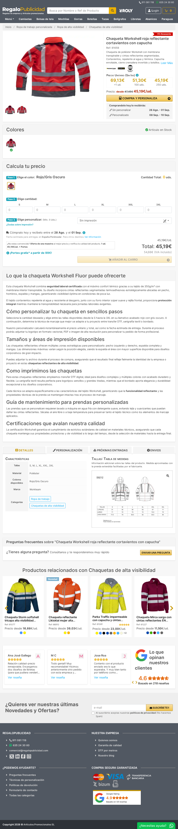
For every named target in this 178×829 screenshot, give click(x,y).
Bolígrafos (120, 18)
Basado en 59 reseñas (116, 802)
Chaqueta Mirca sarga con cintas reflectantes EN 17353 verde (154, 620)
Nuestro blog (106, 755)
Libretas (136, 18)
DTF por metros (107, 750)
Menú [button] (8, 18)
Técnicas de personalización (26, 779)
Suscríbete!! (160, 707)
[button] (137, 75)
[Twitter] (12, 756)
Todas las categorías (21, 795)
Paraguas (167, 18)
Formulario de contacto (23, 790)
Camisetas (25, 18)
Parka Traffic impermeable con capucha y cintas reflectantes (109, 620)
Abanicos (151, 18)
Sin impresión (88, 220)
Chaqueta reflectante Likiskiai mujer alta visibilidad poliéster (63, 620)
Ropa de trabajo (40, 498)
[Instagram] (29, 756)
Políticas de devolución (23, 785)
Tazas (105, 18)
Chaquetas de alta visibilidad (47, 505)
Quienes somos (107, 740)
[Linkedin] (17, 756)
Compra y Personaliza (139, 98)
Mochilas (63, 18)
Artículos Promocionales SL (39, 824)
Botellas (92, 18)
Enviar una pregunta (156, 552)
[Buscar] (112, 10)
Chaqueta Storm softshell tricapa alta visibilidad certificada (22, 620)
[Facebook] (23, 756)
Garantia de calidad (110, 745)
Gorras (78, 18)
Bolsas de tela (45, 18)
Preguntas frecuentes (22, 774)
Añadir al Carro (124, 259)
